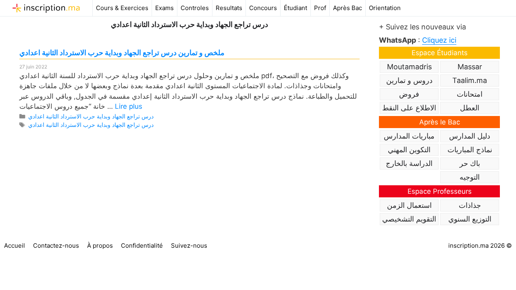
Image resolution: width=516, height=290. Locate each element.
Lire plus (128, 106)
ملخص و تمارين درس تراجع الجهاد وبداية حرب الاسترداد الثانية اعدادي (122, 52)
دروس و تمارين (409, 80)
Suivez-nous (189, 245)
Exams (164, 8)
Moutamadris (409, 66)
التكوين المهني (409, 149)
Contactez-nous (56, 245)
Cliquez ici (439, 40)
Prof (320, 8)
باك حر (470, 163)
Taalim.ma (469, 80)
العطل (469, 108)
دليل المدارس (469, 136)
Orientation (385, 8)
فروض (409, 94)
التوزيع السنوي (469, 219)
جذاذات (470, 205)
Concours (263, 8)
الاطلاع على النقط (409, 108)
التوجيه (470, 177)
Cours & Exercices (122, 8)
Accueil (14, 245)
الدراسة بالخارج (409, 163)
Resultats (229, 8)
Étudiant (295, 8)
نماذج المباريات (469, 149)
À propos (100, 245)
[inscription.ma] (46, 8)
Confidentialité (142, 245)
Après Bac (347, 8)
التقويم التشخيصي (409, 219)
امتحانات (470, 94)
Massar (470, 66)
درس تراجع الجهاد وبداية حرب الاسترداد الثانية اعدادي (91, 116)
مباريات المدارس (409, 136)
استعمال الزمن (409, 205)
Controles (195, 8)
